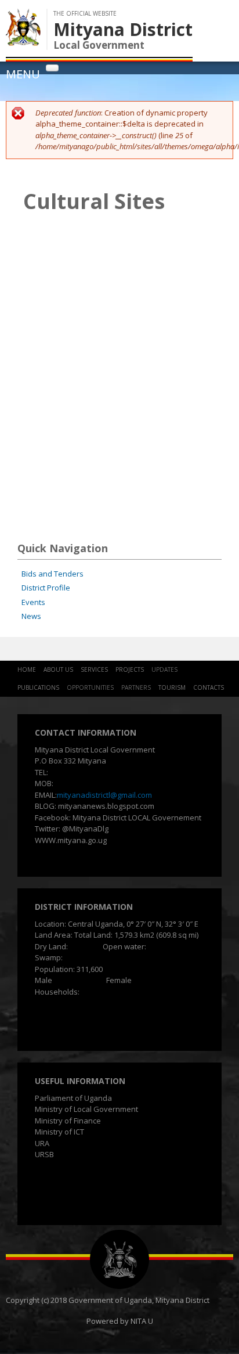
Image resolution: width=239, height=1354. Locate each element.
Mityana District (123, 29)
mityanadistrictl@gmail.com (104, 795)
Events (33, 602)
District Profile (45, 587)
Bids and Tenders (52, 573)
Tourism (172, 687)
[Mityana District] (23, 40)
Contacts (208, 687)
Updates (164, 669)
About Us (58, 669)
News (31, 616)
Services (94, 669)
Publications (38, 687)
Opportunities (90, 687)
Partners (136, 687)
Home (26, 669)
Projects (129, 669)
